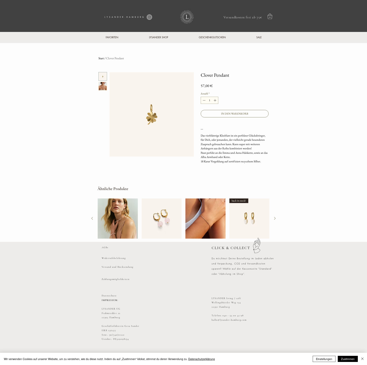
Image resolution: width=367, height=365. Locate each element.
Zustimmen (348, 359)
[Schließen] (362, 359)
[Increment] (215, 100)
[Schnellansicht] (118, 218)
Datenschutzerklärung (201, 359)
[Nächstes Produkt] (275, 218)
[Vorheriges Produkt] (92, 218)
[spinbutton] (209, 100)
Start (101, 58)
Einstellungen (324, 359)
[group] (183, 218)
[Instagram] (149, 17)
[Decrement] (203, 100)
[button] (270, 16)
